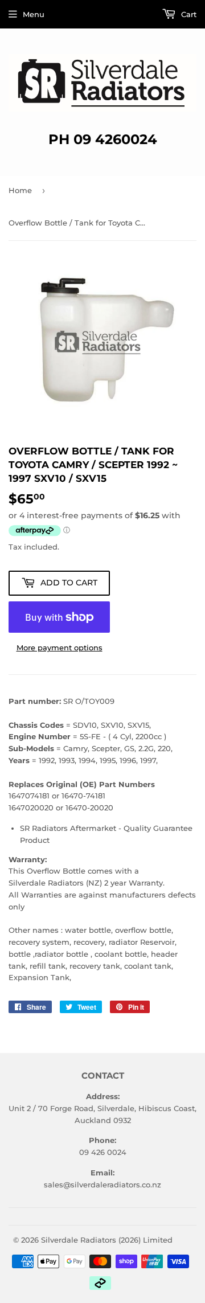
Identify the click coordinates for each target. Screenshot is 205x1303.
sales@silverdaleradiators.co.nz (102, 1184)
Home (20, 190)
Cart (187, 14)
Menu (33, 14)
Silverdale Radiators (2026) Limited (107, 1239)
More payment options (59, 647)
